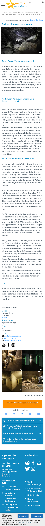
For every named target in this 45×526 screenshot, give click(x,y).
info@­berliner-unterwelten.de (12, 340)
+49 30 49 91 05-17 (10, 338)
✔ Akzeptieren (37, 516)
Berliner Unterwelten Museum (31, 14)
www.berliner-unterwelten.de (12, 336)
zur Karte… (5, 317)
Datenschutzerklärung (24, 522)
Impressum (6, 474)
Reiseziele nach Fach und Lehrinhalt (12, 13)
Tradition (8, 510)
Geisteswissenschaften (32, 13)
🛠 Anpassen (23, 516)
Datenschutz (6, 476)
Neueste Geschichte (14, 14)
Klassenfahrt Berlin (36, 20)
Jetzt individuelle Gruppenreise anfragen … (22, 404)
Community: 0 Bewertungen (33, 395)
